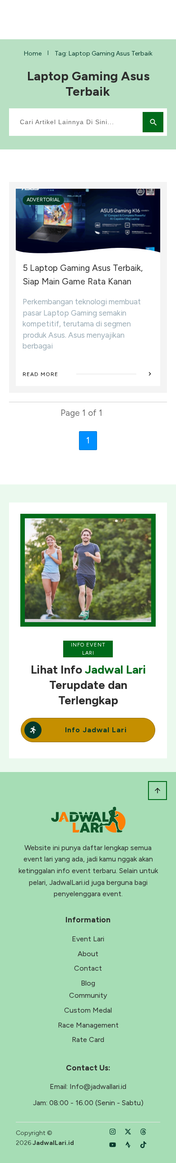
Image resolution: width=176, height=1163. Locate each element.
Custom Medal (88, 1010)
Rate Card (88, 1039)
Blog (88, 983)
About (88, 953)
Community (88, 995)
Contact (88, 968)
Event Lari (88, 939)
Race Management (88, 1025)
